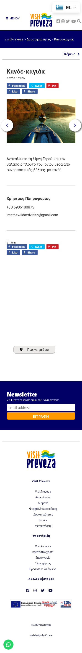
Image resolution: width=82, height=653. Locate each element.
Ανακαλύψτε (43, 497)
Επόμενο (69, 54)
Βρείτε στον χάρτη (43, 552)
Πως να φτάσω (38, 350)
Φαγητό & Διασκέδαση (43, 508)
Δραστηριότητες (43, 514)
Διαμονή (43, 503)
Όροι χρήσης (43, 563)
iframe (48, 635)
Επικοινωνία (43, 557)
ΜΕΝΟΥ (14, 18)
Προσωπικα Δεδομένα (42, 569)
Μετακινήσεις (43, 526)
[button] (7, 125)
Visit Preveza (43, 491)
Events (43, 520)
